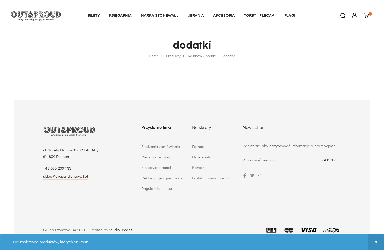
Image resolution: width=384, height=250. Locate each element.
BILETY (94, 16)
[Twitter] (252, 175)
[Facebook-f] (245, 175)
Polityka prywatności (210, 178)
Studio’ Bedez (120, 230)
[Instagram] (259, 175)
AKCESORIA (224, 16)
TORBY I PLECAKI (259, 16)
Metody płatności (156, 168)
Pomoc (198, 147)
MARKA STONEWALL (159, 16)
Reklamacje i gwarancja (162, 178)
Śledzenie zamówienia (160, 147)
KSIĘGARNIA (120, 16)
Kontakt (199, 168)
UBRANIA (196, 16)
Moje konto (201, 157)
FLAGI (289, 16)
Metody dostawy (155, 157)
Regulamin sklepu (156, 189)
